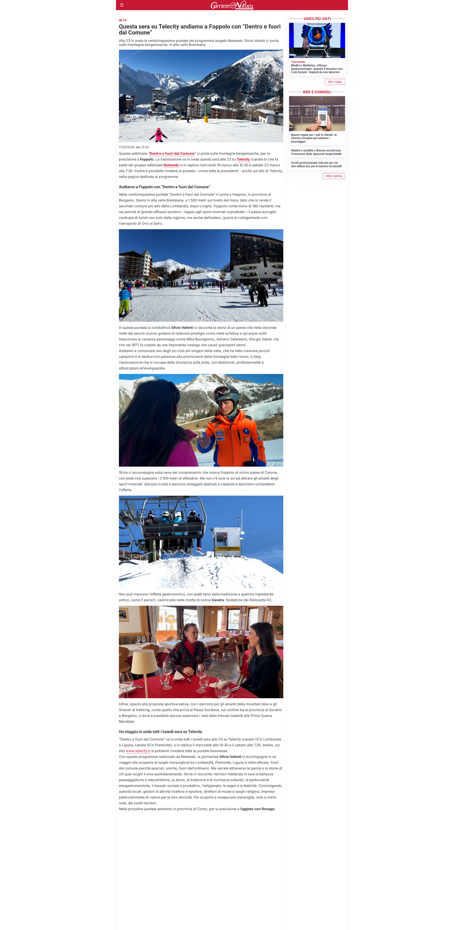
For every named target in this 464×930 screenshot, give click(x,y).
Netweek (170, 165)
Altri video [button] (335, 82)
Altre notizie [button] (334, 176)
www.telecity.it (138, 751)
